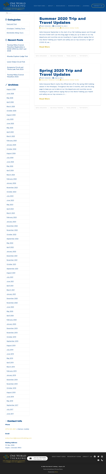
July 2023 (10, 196)
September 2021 (12, 268)
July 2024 (10, 157)
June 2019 (10, 354)
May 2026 (10, 98)
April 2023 (10, 209)
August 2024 (11, 153)
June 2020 (10, 307)
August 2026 (11, 89)
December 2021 (12, 256)
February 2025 (12, 140)
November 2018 (12, 384)
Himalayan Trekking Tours (49, 28)
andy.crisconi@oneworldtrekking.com (18, 438)
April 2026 (10, 102)
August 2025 (11, 115)
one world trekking (56, 55)
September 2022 (12, 239)
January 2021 (11, 294)
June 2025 (10, 123)
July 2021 (10, 277)
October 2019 (11, 337)
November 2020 (12, 303)
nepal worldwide (41, 55)
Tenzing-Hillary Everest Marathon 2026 (15, 76)
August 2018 (11, 392)
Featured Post (12, 24)
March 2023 (11, 213)
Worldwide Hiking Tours (70, 28)
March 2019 (11, 367)
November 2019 (12, 332)
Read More (44, 47)
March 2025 (11, 136)
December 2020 (12, 298)
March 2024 (11, 175)
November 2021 (12, 260)
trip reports (83, 55)
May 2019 (10, 358)
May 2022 (10, 243)
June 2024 (10, 162)
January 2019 (11, 375)
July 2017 (10, 409)
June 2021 (10, 281)
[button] (37, 458)
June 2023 (10, 200)
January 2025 (11, 145)
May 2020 (10, 311)
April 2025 (10, 132)
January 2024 (11, 183)
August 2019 (11, 345)
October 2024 (11, 149)
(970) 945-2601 (10, 429)
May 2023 (10, 204)
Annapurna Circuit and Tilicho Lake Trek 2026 (15, 68)
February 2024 (12, 179)
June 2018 (10, 396)
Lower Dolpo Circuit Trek (16, 62)
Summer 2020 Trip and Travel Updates (62, 21)
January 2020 (11, 324)
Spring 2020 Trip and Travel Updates (60, 72)
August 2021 (11, 273)
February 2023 (12, 217)
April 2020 (10, 315)
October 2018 (11, 388)
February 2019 (11, 371)
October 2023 (11, 192)
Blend (56, 472)
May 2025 (10, 128)
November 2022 (12, 230)
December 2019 (12, 328)
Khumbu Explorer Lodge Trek (17, 56)
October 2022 (11, 234)
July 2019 (10, 350)
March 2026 (11, 106)
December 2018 (12, 379)
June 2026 (10, 93)
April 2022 (10, 247)
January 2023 (11, 222)
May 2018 (10, 401)
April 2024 (10, 170)
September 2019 (12, 341)
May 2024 (10, 166)
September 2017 (12, 405)
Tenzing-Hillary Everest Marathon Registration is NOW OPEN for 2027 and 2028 (16, 48)
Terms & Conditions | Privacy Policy (53, 469)
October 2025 (11, 111)
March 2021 (11, 290)
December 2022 (12, 226)
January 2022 (11, 251)
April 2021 (10, 285)
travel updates (71, 55)
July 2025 (10, 119)
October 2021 (11, 264)
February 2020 (12, 320)
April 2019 (10, 362)
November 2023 (12, 187)
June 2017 (10, 414)
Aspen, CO (62, 466)
